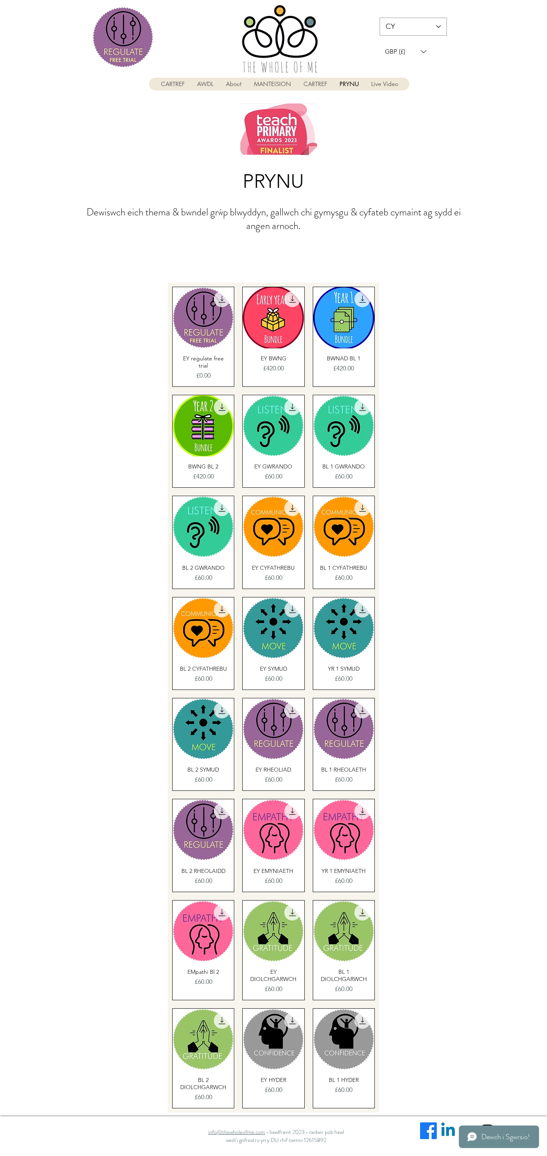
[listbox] (406, 51)
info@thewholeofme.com (236, 1132)
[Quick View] (203, 317)
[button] (406, 51)
